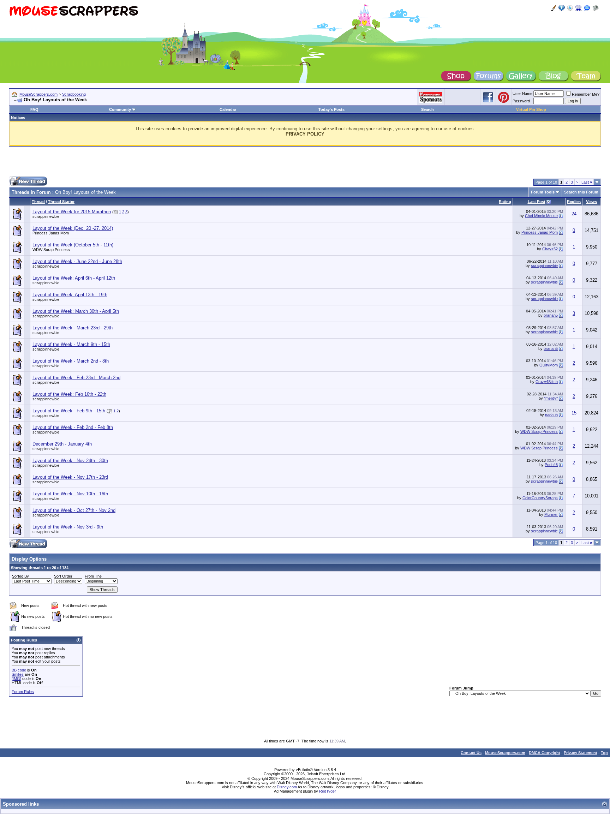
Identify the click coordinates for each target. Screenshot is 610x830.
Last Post (536, 201)
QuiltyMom (548, 365)
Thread (38, 201)
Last (586, 182)
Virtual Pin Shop (531, 109)
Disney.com (287, 787)
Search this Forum (581, 192)
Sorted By (20, 576)
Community (120, 109)
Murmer (551, 514)
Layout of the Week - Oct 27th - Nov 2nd (73, 510)
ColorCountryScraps (540, 498)
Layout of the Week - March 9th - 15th (71, 344)
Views (591, 201)
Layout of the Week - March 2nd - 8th (70, 361)
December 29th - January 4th (62, 444)
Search (427, 109)
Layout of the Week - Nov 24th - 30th (70, 460)
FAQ (34, 109)
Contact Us (471, 753)
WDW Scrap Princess (51, 249)
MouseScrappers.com (38, 94)
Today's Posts (331, 109)
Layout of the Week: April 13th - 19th (69, 294)
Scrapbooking (74, 94)
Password (521, 101)
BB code (19, 670)
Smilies (18, 674)
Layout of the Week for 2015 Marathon (71, 211)
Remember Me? (585, 94)
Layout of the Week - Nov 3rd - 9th (67, 527)
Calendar (228, 109)
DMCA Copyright (544, 753)
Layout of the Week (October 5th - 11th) (72, 244)
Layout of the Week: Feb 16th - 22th (69, 394)
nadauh (551, 415)
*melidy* (551, 398)
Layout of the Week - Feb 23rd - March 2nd (76, 377)
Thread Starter (61, 201)
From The (93, 576)
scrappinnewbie (45, 216)
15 (574, 413)
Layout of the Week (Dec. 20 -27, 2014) (72, 228)
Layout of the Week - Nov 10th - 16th (70, 493)
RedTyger (327, 791)
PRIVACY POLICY (305, 134)
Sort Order (63, 576)
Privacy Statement (580, 753)
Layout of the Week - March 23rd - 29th (72, 327)
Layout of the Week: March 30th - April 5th (75, 311)
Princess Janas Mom (50, 233)
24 (574, 213)
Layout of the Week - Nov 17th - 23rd (70, 477)
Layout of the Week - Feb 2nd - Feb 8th (72, 427)
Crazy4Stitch (547, 382)
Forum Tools (543, 192)
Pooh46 (551, 464)
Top (604, 753)
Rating (505, 201)
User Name (522, 93)
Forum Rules (23, 691)
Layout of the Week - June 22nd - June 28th (77, 261)
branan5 (551, 315)
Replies (574, 201)
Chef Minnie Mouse (541, 216)
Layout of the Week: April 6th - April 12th (73, 278)
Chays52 (550, 249)
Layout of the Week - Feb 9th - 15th (68, 410)
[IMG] (16, 678)
